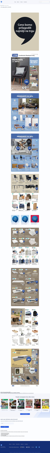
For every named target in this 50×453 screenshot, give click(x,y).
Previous (1, 406)
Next (48, 406)
